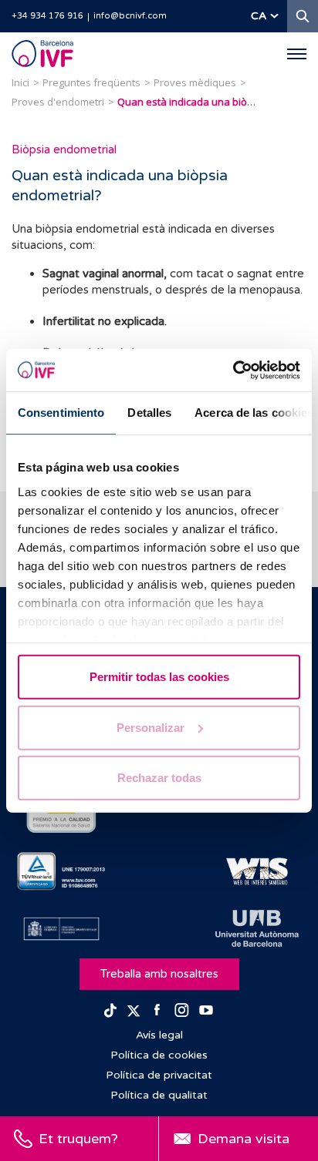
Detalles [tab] (149, 412)
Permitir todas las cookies (159, 676)
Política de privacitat (159, 1075)
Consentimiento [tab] (61, 412)
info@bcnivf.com (130, 16)
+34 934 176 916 (47, 16)
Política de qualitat (159, 1095)
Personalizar (150, 726)
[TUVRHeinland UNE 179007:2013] (61, 871)
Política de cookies (159, 1055)
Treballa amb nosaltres (159, 974)
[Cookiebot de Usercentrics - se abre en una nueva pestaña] (232, 370)
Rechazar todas (159, 777)
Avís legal (159, 1035)
